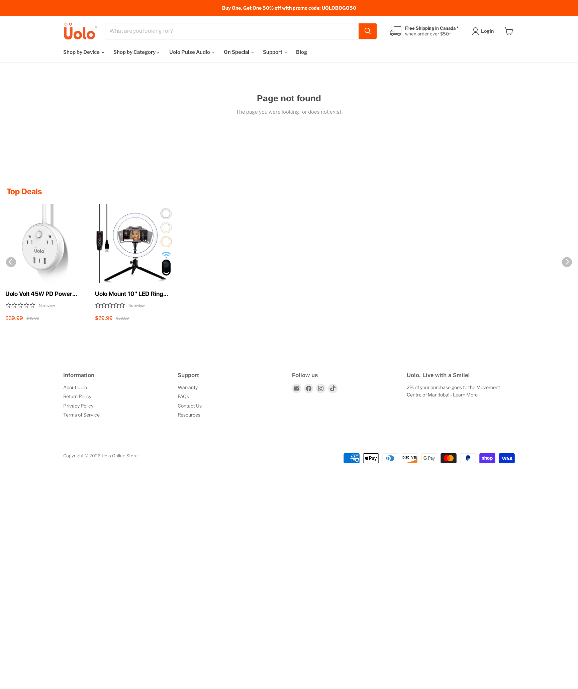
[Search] (368, 31)
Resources (189, 415)
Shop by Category (135, 52)
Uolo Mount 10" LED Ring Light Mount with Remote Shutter (129, 294)
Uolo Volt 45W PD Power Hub (38, 294)
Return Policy (77, 396)
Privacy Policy (78, 406)
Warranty (188, 387)
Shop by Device (82, 52)
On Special (237, 52)
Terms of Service (81, 415)
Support (273, 52)
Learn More (465, 394)
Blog (301, 52)
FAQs (183, 396)
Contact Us (190, 406)
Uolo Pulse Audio (190, 52)
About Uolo (75, 387)
